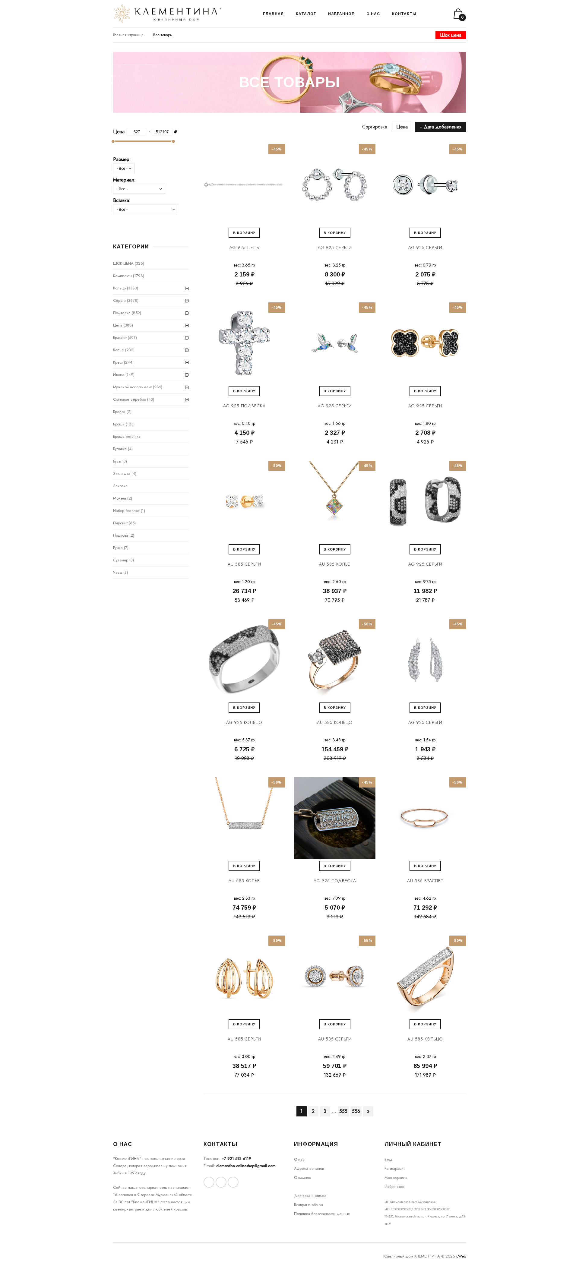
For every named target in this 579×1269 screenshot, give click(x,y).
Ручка (118, 548)
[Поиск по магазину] (428, 14)
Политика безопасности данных (322, 1214)
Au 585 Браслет (425, 881)
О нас (299, 1159)
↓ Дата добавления (440, 126)
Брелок (119, 412)
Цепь (117, 325)
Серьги (119, 300)
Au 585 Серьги (244, 564)
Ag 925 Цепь (244, 248)
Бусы (117, 461)
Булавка (120, 449)
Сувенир (120, 560)
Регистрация (395, 1168)
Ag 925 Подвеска (244, 406)
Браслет (120, 337)
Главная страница (128, 35)
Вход (388, 1159)
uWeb (461, 1256)
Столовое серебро (129, 399)
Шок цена (450, 35)
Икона (118, 374)
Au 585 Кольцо (335, 722)
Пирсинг (120, 523)
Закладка (121, 473)
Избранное (394, 1186)
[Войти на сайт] (437, 14)
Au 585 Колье (334, 564)
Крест (118, 362)
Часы (117, 572)
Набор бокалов (126, 510)
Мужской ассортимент (132, 387)
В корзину (244, 233)
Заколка (120, 486)
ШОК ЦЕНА (123, 263)
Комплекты (122, 276)
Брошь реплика (127, 436)
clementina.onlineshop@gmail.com (246, 1166)
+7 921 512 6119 (236, 1158)
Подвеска (122, 313)
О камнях (302, 1177)
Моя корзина (395, 1177)
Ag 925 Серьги (335, 248)
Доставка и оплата (310, 1195)
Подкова (120, 535)
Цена (402, 126)
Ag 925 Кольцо (244, 722)
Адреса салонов (309, 1168)
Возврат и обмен (308, 1204)
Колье (118, 350)
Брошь (119, 424)
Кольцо (119, 288)
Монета (119, 498)
